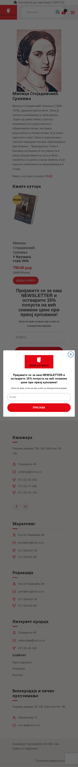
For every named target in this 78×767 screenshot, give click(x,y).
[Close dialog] (70, 354)
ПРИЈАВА (39, 407)
